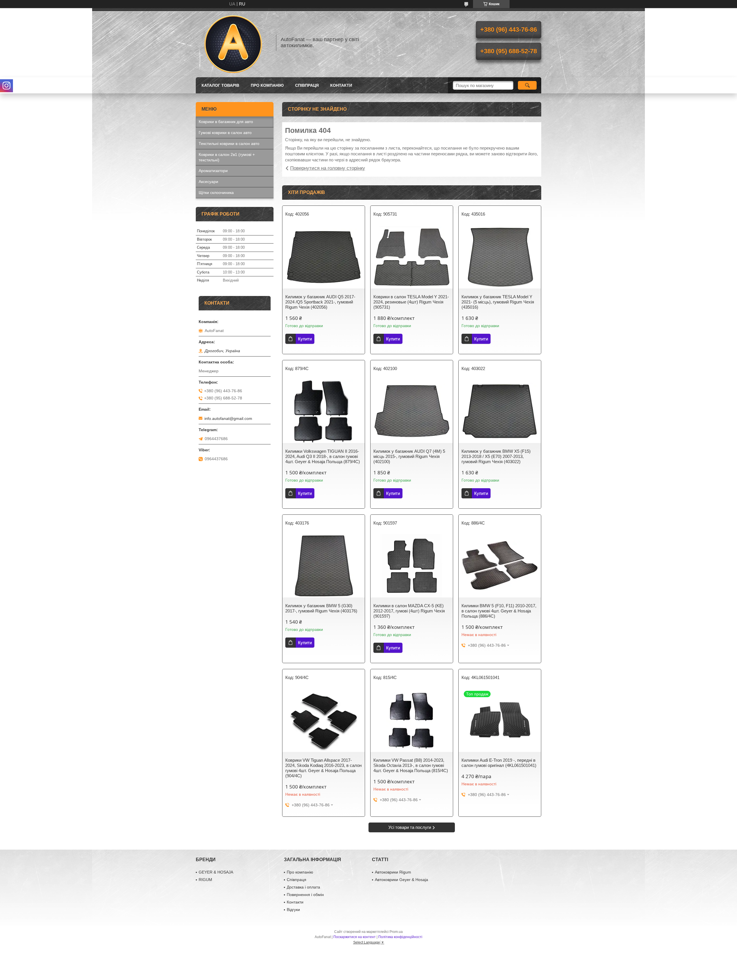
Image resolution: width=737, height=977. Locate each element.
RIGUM (205, 879)
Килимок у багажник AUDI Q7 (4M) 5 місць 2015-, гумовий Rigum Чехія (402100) (409, 456)
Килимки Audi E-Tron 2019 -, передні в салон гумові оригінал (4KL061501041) (498, 763)
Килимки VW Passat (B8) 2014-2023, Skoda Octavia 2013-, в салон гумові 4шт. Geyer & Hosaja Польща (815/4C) (410, 765)
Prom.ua (396, 932)
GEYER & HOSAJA (216, 872)
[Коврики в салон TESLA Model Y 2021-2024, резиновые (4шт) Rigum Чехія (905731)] (411, 256)
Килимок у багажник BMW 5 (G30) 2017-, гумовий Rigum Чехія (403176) (321, 608)
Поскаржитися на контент (354, 937)
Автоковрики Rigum (393, 872)
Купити (305, 338)
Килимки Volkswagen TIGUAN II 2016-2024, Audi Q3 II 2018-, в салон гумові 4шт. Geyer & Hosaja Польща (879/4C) (322, 456)
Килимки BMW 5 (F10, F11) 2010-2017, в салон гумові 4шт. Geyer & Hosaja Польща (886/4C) (498, 610)
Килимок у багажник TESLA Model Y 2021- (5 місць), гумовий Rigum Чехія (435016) (497, 302)
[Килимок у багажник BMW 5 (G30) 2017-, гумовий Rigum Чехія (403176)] (323, 565)
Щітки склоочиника (216, 192)
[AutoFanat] (233, 42)
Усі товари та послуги (409, 827)
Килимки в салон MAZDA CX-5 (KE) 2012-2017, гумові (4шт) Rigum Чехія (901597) (409, 610)
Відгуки (293, 909)
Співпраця (307, 85)
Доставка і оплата (303, 887)
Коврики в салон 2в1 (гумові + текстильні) (227, 157)
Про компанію (267, 85)
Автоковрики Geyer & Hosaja (401, 879)
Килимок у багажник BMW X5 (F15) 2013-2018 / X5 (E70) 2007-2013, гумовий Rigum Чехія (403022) (496, 456)
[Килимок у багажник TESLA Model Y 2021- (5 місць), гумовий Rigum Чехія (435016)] (499, 256)
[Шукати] (527, 85)
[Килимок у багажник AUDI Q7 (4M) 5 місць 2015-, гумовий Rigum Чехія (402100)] (411, 411)
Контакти (341, 85)
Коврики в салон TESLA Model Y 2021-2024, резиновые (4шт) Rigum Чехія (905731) (411, 302)
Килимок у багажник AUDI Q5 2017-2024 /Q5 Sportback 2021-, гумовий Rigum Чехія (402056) (320, 302)
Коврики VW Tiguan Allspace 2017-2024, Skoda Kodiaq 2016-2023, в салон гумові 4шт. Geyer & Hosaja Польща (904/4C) (323, 768)
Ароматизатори (213, 170)
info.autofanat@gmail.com (228, 418)
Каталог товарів (220, 85)
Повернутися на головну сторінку (327, 168)
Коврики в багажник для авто (226, 121)
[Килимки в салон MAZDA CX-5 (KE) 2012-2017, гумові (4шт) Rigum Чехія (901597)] (411, 565)
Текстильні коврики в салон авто (229, 143)
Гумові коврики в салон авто (225, 132)
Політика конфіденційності (400, 937)
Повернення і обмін (305, 894)
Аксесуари (208, 181)
